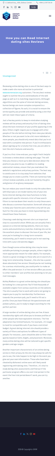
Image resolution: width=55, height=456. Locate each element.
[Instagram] (15, 7)
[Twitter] (12, 7)
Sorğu (33, 7)
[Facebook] (4, 7)
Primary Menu (50, 16)
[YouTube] (19, 7)
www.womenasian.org (12, 92)
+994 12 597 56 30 (45, 2)
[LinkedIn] (8, 7)
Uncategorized (9, 76)
